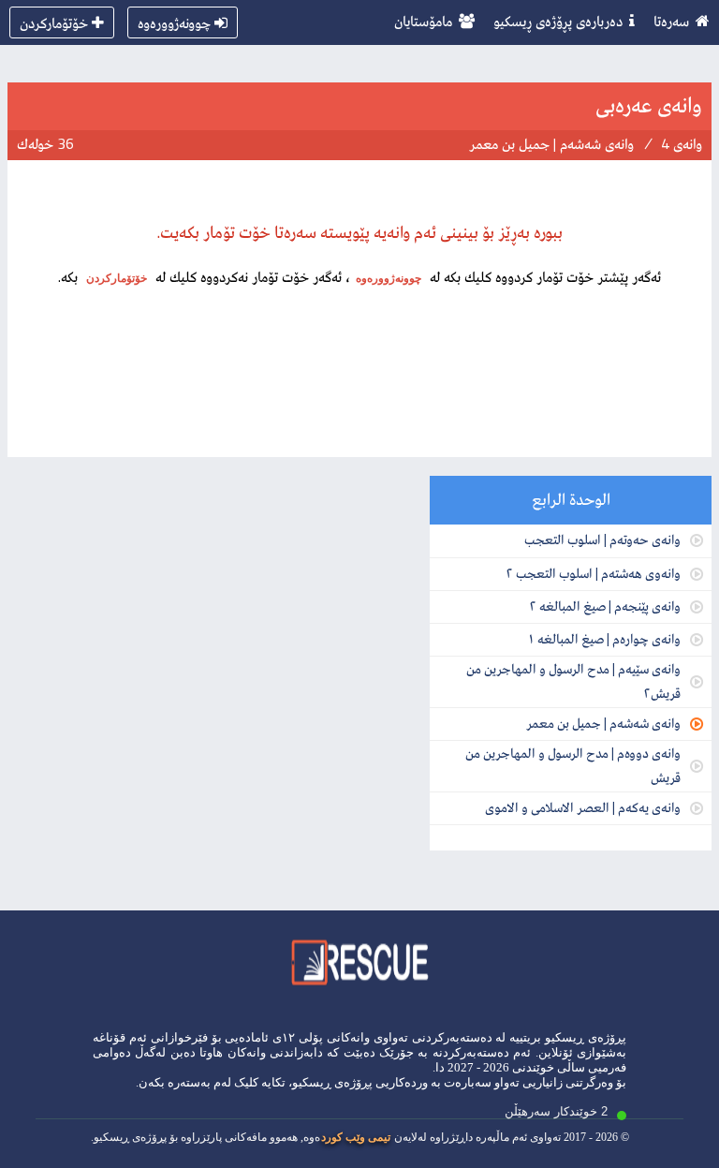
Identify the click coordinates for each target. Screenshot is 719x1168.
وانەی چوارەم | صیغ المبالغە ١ (604, 638)
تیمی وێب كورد (355, 1137)
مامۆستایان (423, 20)
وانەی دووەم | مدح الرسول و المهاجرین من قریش (573, 765)
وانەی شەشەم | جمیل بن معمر (603, 722)
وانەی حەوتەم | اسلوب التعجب (602, 539)
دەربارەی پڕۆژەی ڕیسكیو (558, 20)
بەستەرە (189, 1082)
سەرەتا (671, 20)
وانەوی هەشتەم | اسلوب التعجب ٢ (593, 573)
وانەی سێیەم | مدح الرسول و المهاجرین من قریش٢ (573, 680)
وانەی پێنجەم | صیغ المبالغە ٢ (605, 605)
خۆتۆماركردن (54, 22)
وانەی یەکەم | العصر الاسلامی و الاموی (583, 807)
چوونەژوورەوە (174, 22)
